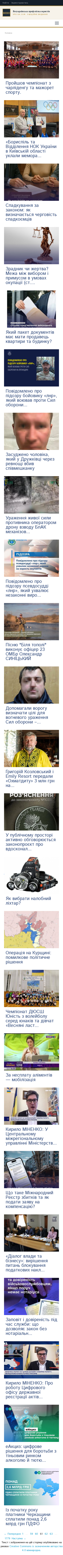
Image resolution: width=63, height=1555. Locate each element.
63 (51, 1534)
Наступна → (19, 1538)
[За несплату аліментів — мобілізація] (31, 1051)
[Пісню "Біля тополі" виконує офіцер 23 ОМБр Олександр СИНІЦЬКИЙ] (31, 622)
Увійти (6, 3)
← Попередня (12, 1534)
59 (31, 1534)
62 (46, 1534)
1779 (7, 1538)
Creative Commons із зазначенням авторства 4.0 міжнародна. (36, 1548)
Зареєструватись (19, 3)
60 (36, 1534)
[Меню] (56, 23)
